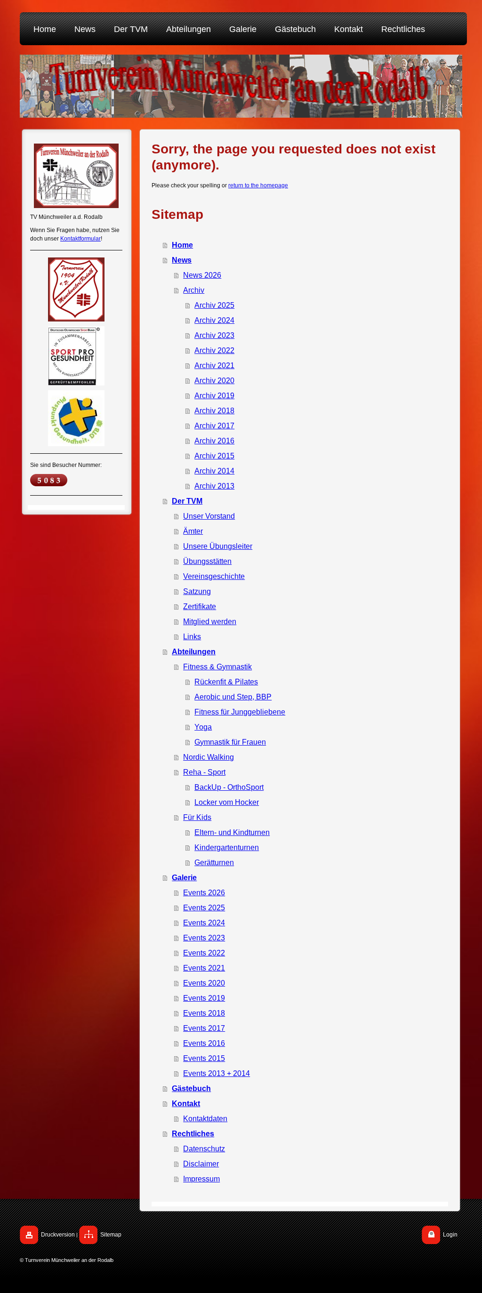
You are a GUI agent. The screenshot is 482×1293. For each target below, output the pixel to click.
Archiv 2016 (214, 441)
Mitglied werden (209, 622)
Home (182, 245)
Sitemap (110, 1234)
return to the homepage (258, 185)
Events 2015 (204, 1058)
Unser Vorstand (209, 516)
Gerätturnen (214, 863)
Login (450, 1234)
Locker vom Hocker (226, 802)
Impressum (201, 1179)
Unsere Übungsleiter (217, 546)
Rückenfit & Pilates (226, 682)
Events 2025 (204, 908)
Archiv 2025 (214, 305)
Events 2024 (204, 923)
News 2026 (202, 275)
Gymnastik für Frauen (230, 742)
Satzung (197, 591)
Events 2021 (204, 968)
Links (192, 637)
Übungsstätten (207, 561)
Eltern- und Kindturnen (232, 832)
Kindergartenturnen (226, 847)
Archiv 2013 (214, 486)
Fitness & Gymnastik (217, 667)
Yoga (203, 727)
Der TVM (187, 501)
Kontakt (186, 1104)
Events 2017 (204, 1028)
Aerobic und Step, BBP (233, 697)
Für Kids (197, 817)
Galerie (184, 878)
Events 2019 (204, 998)
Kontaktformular (80, 238)
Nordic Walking (208, 757)
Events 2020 (204, 983)
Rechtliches (193, 1134)
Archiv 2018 (214, 411)
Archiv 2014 (214, 471)
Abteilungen (194, 652)
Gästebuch (191, 1088)
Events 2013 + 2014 (216, 1073)
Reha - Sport (204, 772)
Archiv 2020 (214, 381)
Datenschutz (204, 1149)
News (182, 260)
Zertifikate (199, 606)
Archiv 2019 (214, 396)
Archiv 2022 (214, 350)
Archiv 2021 (214, 365)
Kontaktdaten (205, 1119)
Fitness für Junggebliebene (239, 712)
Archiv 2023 (214, 335)
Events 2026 (204, 893)
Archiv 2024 (214, 320)
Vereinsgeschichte (214, 576)
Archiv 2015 (214, 456)
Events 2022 (204, 953)
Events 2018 (204, 1013)
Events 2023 (204, 938)
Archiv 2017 (214, 426)
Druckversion (58, 1234)
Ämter (193, 531)
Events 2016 (204, 1043)
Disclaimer (201, 1164)
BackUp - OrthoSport (229, 787)
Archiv (193, 290)
